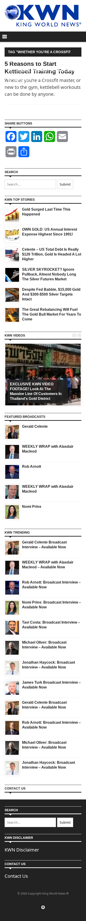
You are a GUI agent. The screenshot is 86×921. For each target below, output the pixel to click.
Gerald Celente (35, 426)
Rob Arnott (31, 466)
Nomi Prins (31, 506)
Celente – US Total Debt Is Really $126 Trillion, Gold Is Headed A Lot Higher (51, 254)
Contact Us (16, 876)
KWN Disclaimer (22, 850)
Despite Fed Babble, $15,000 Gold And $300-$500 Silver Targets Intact (51, 294)
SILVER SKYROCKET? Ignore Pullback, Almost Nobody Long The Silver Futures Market (49, 274)
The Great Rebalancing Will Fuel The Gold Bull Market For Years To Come (51, 314)
